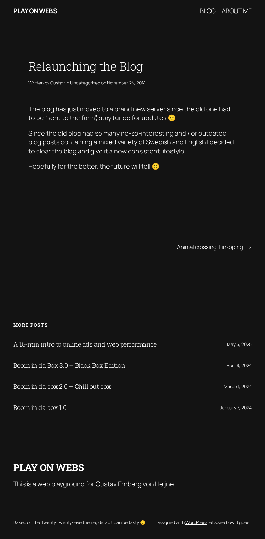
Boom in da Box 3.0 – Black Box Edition (69, 365)
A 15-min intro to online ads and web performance (84, 344)
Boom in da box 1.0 (39, 407)
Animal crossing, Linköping (210, 247)
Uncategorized (85, 83)
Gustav (57, 83)
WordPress (196, 522)
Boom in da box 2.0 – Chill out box (62, 386)
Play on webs (35, 10)
